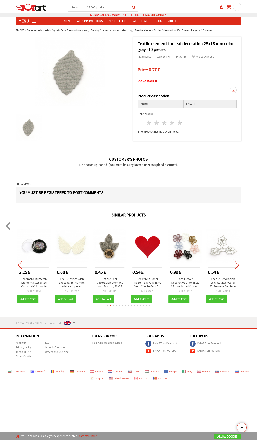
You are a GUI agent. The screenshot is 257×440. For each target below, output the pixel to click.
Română (60, 371)
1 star (149, 123)
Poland (206, 371)
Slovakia (225, 371)
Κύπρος (99, 378)
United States (121, 378)
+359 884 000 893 (154, 15)
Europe (173, 371)
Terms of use (23, 352)
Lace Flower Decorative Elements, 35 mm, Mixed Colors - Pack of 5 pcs (147, 283)
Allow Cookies (227, 436)
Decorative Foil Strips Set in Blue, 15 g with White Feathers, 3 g (223, 282)
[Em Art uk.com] (31, 7)
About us (21, 343)
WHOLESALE (141, 21)
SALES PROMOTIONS (89, 21)
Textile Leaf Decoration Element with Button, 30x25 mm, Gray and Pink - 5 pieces (72, 283)
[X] (17, 436)
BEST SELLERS (117, 21)
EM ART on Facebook (165, 343)
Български (19, 371)
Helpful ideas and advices (107, 343)
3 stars (164, 123)
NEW (67, 21)
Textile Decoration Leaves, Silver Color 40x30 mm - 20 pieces (185, 282)
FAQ (47, 343)
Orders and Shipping (57, 352)
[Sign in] (221, 7)
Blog (158, 21)
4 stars (172, 123)
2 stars (157, 123)
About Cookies (24, 356)
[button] (107, 305)
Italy (189, 371)
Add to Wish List (205, 56)
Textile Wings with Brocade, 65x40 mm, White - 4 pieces (34, 282)
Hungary (154, 371)
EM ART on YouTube (164, 350)
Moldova (162, 378)
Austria (99, 371)
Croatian (117, 371)
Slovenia (244, 371)
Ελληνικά (40, 371)
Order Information (55, 347)
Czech (136, 371)
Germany (80, 371)
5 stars (180, 123)
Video (172, 21)
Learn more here (87, 436)
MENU (24, 21)
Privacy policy (23, 347)
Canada (143, 378)
